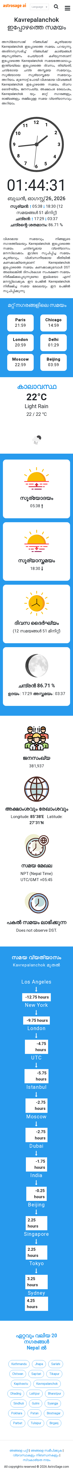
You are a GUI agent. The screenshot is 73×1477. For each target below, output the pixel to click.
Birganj (53, 1423)
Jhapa (39, 1364)
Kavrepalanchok (47, 1384)
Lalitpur (34, 1393)
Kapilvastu (21, 1384)
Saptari (36, 1374)
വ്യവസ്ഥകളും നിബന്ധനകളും (36, 1455)
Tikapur (54, 1374)
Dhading (15, 1393)
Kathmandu (19, 1364)
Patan (34, 1413)
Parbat (17, 1423)
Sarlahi (55, 1364)
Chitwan (17, 1374)
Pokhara (16, 1413)
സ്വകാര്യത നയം (36, 1460)
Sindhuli (18, 1403)
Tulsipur (36, 1423)
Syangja (52, 1403)
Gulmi (35, 1403)
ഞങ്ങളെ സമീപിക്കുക (46, 1450)
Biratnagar (54, 1413)
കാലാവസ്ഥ (36, 386)
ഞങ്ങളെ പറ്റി (19, 1450)
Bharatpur (54, 1393)
